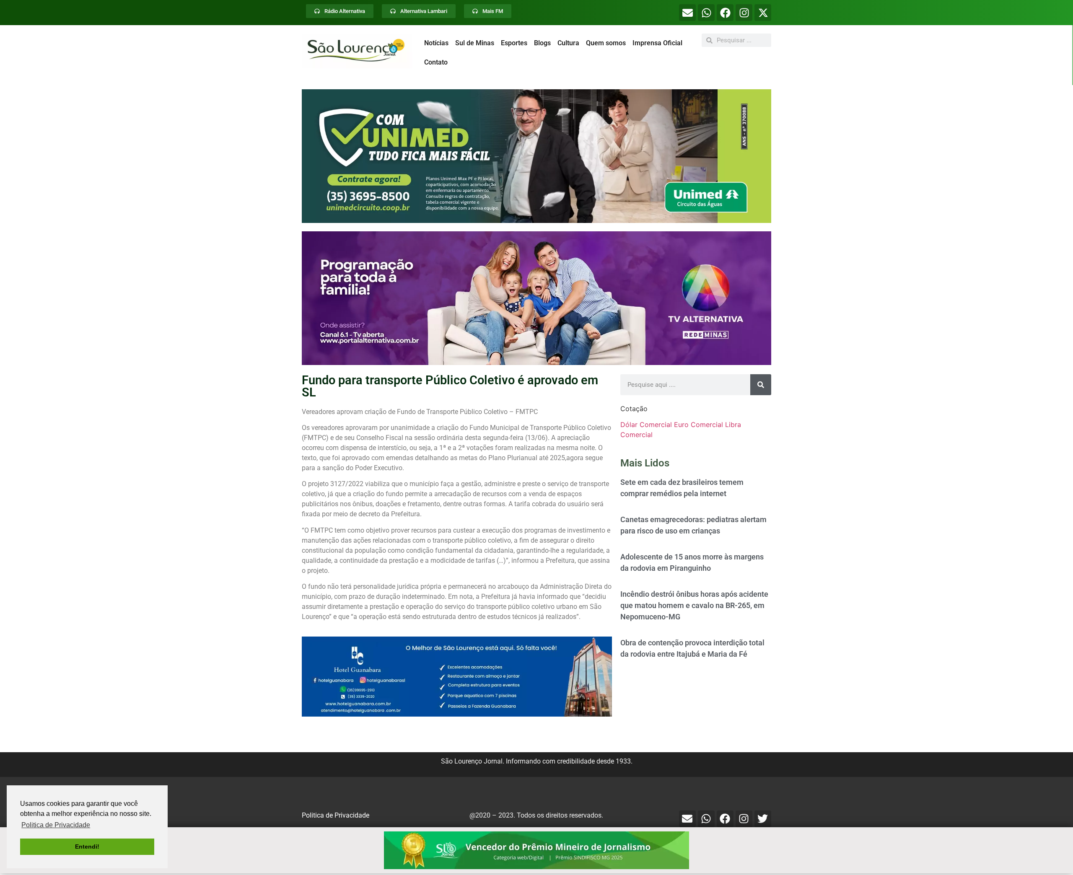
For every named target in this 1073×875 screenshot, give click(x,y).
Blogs (542, 43)
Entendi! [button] (87, 846)
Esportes (514, 43)
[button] (536, 156)
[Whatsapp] (706, 12)
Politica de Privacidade (335, 815)
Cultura (568, 43)
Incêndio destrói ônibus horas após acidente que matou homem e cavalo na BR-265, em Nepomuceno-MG (694, 605)
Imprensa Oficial (657, 43)
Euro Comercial (698, 424)
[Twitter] (762, 818)
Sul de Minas (474, 43)
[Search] (760, 384)
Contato (436, 62)
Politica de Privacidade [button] (55, 824)
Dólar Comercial (646, 424)
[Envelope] (687, 12)
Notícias (436, 43)
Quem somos (606, 43)
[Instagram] (744, 12)
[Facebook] (725, 12)
